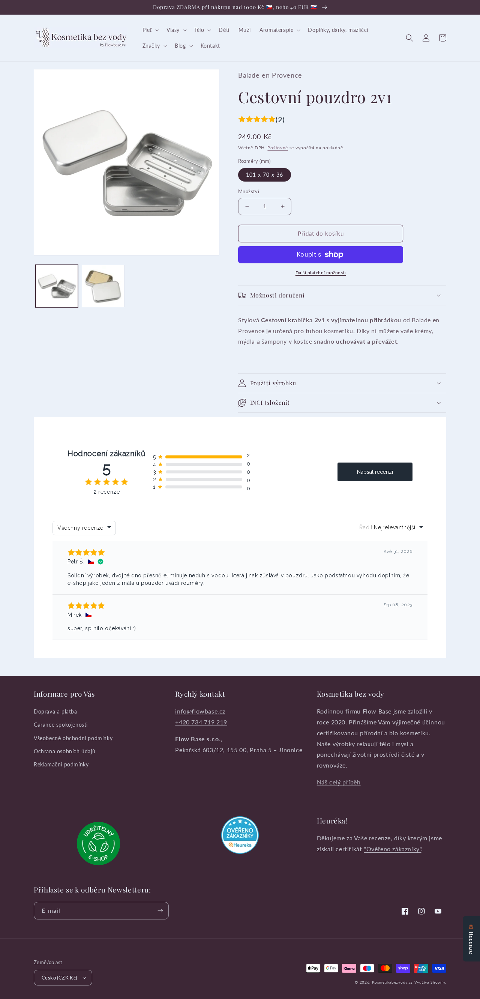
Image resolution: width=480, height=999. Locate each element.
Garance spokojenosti (61, 724)
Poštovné (277, 147)
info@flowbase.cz (200, 711)
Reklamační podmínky (61, 764)
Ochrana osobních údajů (64, 751)
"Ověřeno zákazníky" (392, 848)
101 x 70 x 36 (264, 174)
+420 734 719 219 (201, 722)
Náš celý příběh (339, 782)
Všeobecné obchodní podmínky (73, 738)
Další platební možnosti (321, 272)
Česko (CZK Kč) (59, 978)
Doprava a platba (55, 711)
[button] (150, 30)
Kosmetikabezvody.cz (392, 982)
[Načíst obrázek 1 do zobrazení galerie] (57, 286)
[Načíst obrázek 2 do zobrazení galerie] (103, 286)
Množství (248, 191)
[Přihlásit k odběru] (160, 910)
